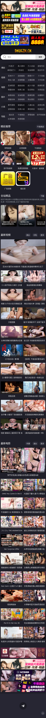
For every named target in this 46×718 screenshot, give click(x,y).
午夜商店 (21, 115)
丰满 (28, 443)
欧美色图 (31, 95)
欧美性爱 (41, 85)
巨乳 (35, 235)
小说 (3, 106)
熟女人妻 (11, 80)
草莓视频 (31, 115)
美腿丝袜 (11, 99)
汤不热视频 (41, 115)
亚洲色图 (21, 95)
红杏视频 (11, 119)
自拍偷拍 (21, 76)
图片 (3, 97)
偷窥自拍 (11, 95)
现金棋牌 (31, 70)
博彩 (3, 67)
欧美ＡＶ (31, 76)
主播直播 (31, 80)
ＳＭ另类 (41, 80)
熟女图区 (31, 99)
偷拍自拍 (21, 85)
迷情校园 (11, 109)
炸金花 (21, 70)
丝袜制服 (21, 80)
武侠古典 (41, 105)
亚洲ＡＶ (11, 76)
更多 (42, 235)
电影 (3, 87)
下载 (42, 196)
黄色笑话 (31, 109)
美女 (28, 235)
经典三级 (21, 89)
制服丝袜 (11, 89)
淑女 (35, 443)
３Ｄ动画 (41, 76)
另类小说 (21, 109)
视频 (3, 77)
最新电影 (6, 443)
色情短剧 (21, 119)
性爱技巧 (41, 109)
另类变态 (41, 89)
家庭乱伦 (21, 105)
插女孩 (11, 115)
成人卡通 (31, 85)
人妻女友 (31, 105)
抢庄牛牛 (41, 70)
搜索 (40, 57)
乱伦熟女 (31, 89)
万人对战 (31, 66)
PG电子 (11, 66)
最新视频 (6, 235)
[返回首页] (42, 713)
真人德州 (21, 66)
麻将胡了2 (11, 70)
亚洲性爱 (11, 85)
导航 (3, 116)
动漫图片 (41, 95)
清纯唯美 (21, 99)
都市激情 (11, 105)
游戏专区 (41, 66)
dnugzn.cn (23, 50)
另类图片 (41, 99)
